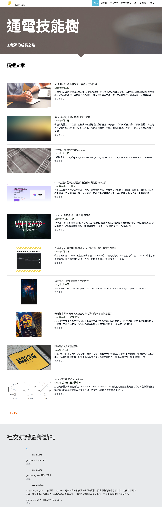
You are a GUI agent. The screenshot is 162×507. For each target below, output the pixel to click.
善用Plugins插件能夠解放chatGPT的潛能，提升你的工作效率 (85, 248)
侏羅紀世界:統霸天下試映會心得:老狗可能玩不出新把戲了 (83, 313)
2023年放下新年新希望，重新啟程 (71, 281)
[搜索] (135, 3)
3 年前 (28, 464)
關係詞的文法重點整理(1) (66, 346)
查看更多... (59, 99)
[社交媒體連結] (151, 3)
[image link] (10, 3)
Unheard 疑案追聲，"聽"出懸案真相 (72, 215)
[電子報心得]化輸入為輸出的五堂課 (72, 117)
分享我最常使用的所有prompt (69, 149)
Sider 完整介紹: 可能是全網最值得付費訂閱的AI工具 (80, 182)
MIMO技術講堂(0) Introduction (69, 379)
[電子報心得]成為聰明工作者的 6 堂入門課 (75, 84)
